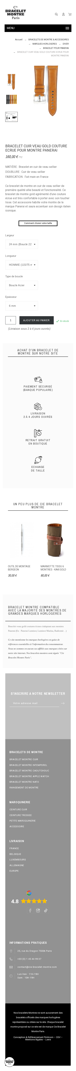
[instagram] (38, 910)
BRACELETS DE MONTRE (26, 752)
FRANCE (14, 848)
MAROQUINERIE (20, 802)
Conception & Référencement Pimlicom (33, 1037)
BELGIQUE (15, 854)
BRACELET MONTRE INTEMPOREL (28, 765)
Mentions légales (34, 1039)
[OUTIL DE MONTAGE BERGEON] (21, 540)
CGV (58, 1037)
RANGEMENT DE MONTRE (24, 787)
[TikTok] (46, 910)
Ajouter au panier (36, 320)
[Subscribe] (62, 703)
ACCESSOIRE (17, 826)
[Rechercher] (56, 14)
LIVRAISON (17, 841)
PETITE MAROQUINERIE (23, 820)
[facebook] (30, 910)
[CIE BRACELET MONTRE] (16, 12)
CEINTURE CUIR (18, 809)
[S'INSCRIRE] (63, 14)
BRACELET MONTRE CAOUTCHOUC (29, 770)
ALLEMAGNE (17, 865)
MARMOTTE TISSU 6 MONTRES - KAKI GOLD (53, 568)
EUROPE (14, 870)
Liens (48, 1039)
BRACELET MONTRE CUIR (24, 759)
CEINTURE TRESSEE (21, 815)
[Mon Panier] (69, 14)
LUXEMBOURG (18, 859)
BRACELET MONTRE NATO (24, 782)
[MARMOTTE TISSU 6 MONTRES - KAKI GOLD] (54, 540)
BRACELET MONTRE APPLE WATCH (29, 776)
